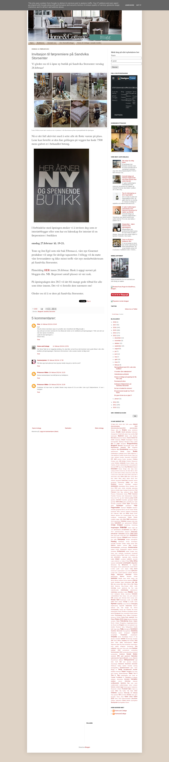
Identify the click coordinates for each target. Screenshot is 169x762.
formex (126, 494)
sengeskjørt (114, 634)
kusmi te (127, 555)
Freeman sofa (120, 496)
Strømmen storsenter (131, 663)
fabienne (113, 490)
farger (121, 490)
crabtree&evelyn (124, 465)
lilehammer (114, 564)
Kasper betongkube (131, 539)
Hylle (121, 519)
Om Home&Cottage (67, 43)
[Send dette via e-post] (47, 309)
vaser (136, 683)
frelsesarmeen (128, 496)
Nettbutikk (134, 594)
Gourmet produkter (116, 503)
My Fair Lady (132, 588)
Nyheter (114, 603)
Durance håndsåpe (125, 484)
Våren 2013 (120, 696)
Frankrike (113, 496)
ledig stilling (133, 561)
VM (131, 692)
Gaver (135, 499)
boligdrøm (134, 447)
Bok (129, 447)
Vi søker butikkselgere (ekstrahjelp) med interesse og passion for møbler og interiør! (129, 209)
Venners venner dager (117, 687)
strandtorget (114, 663)
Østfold (128, 700)
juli (116, 351)
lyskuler (130, 572)
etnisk (123, 488)
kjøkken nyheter (122, 545)
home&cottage (127, 515)
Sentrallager (125, 636)
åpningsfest (134, 700)
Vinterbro (114, 693)
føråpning (127, 497)
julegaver (127, 531)
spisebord (127, 656)
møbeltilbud (120, 592)
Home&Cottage (115, 314)
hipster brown (133, 513)
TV (123, 677)
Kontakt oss (52, 43)
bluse (132, 445)
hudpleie (113, 519)
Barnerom (119, 437)
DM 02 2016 (119, 470)
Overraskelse (115, 609)
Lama (112, 559)
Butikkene (40, 43)
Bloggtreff (40, 311)
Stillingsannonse (129, 660)
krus (136, 551)
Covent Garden (130, 463)
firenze (131, 492)
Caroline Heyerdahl (125, 457)
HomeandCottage (120, 713)
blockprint (123, 443)
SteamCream (114, 660)
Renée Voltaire (115, 623)
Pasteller (128, 609)
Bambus (135, 436)
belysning (117, 439)
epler (119, 488)
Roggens (121, 625)
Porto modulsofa (125, 613)
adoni (130, 424)
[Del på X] (51, 309)
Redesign (134, 619)
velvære (135, 685)
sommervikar (114, 654)
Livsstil (131, 566)
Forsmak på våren (120, 381)
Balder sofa (128, 436)
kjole (136, 543)
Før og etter (120, 497)
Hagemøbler (115, 507)
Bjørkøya (121, 441)
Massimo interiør (132, 576)
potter (112, 615)
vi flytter (119, 689)
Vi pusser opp (126, 689)
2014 (115, 333)
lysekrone (124, 572)
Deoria (120, 468)
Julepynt (124, 537)
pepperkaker (114, 611)
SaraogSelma (126, 631)
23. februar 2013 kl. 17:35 (55, 360)
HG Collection (115, 513)
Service (113, 638)
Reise (118, 621)
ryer (112, 629)
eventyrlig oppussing (131, 488)
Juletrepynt (134, 537)
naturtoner (128, 594)
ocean (124, 603)
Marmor (122, 576)
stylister (124, 665)
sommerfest (134, 650)
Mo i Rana (134, 584)
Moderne (117, 586)
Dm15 (132, 478)
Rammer (130, 619)
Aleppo (113, 430)
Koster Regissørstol (121, 549)
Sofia (118, 648)
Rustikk (135, 627)
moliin (135, 586)
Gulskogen (119, 505)
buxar (125, 453)
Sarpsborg (134, 631)
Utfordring (127, 681)
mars (116, 362)
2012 (115, 402)
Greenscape (134, 503)
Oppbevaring (114, 605)
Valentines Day (125, 683)
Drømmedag (121, 482)
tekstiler (135, 669)
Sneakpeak (130, 646)
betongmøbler (114, 441)
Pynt (136, 617)
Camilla (121, 455)
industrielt (118, 523)
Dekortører (114, 469)
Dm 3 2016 (132, 472)
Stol (120, 661)
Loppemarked (121, 570)
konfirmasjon (124, 547)
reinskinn (113, 621)
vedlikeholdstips (123, 685)
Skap (136, 640)
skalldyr (132, 640)
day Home (121, 467)
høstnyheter (117, 521)
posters (135, 613)
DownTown (125, 480)
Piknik (119, 611)
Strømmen (121, 663)
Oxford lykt (122, 609)
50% (127, 424)
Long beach (133, 568)
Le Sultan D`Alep (124, 561)
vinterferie (120, 692)
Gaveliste (124, 499)
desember (118, 338)
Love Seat (128, 570)
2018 (115, 322)
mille (133, 582)
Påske (113, 619)
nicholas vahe (117, 597)
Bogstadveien (115, 447)
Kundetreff (134, 553)
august (117, 348)
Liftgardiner (134, 563)
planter (135, 611)
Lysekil (120, 572)
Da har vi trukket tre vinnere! (123, 388)
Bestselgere (129, 439)
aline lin (118, 430)
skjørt (118, 644)
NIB (112, 597)
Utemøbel (126, 679)
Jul (134, 529)
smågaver (122, 646)
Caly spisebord (115, 455)
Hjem (32, 43)
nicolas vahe (133, 597)
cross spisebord (133, 465)
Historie (113, 515)
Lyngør (113, 572)
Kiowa (132, 543)
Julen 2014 (133, 533)
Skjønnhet (113, 644)
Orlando (135, 605)
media (128, 578)
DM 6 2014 (124, 476)
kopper (113, 549)
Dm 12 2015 (114, 472)
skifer (116, 642)
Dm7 (136, 478)
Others (135, 607)
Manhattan (128, 574)
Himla (127, 513)
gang (131, 497)
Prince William (127, 615)
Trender (113, 677)
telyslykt (113, 671)
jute (112, 539)
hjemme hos (119, 515)
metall (112, 582)
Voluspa (135, 692)
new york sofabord (132, 596)
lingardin (135, 564)
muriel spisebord (122, 588)
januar (117, 399)
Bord (118, 449)
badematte (114, 436)
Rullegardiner (129, 627)
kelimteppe (121, 541)
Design (125, 468)
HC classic (130, 509)
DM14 (128, 478)
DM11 (120, 478)
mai (116, 357)
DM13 (124, 478)
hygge (117, 519)
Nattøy (122, 594)
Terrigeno (129, 671)
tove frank (132, 675)
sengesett (134, 632)
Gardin (135, 497)
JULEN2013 (133, 535)
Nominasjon (123, 599)
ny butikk (130, 601)
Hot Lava (134, 515)
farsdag (125, 490)
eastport (135, 484)
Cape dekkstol (115, 457)
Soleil (130, 648)
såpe (131, 667)
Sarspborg (113, 632)
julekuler (127, 533)
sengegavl (127, 632)
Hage (135, 505)
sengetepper (134, 634)
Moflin (131, 586)
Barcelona (114, 437)
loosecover (114, 570)
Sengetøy (114, 636)
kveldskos (132, 555)
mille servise (116, 584)
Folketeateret (119, 494)
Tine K (135, 673)
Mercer (113, 580)
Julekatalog (121, 533)
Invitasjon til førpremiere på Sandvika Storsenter (122, 384)
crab (136, 463)
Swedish (130, 665)
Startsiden (68, 428)
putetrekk (131, 617)
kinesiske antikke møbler (123, 543)
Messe (135, 580)
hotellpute (113, 517)
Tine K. (113, 675)
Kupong (118, 555)
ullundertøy (120, 679)
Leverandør (119, 563)
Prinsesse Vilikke (43, 372)
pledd (112, 613)
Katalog (113, 541)
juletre (129, 537)
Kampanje (121, 539)
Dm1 (112, 478)
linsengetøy (114, 566)
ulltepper (113, 679)
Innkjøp (113, 525)
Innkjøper (120, 525)
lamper (117, 559)
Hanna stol (124, 509)
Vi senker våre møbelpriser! (123, 371)
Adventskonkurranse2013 (118, 428)
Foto (129, 494)
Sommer (134, 648)
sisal (128, 640)
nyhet (135, 601)
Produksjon (134, 615)
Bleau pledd (133, 441)
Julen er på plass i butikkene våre (127, 240)
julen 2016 (120, 535)
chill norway (122, 461)
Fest (136, 490)
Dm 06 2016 (126, 470)
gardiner (113, 499)
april (116, 359)
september (118, 346)
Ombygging (134, 603)
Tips (118, 675)
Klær (130, 545)
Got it (138, 5)
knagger (135, 545)
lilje (119, 564)
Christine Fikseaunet (131, 461)
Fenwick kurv (131, 490)
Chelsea (135, 459)
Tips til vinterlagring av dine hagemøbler (129, 194)
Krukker (132, 551)
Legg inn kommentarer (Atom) (49, 431)
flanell (135, 492)
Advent (135, 424)
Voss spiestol (114, 694)
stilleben (121, 660)
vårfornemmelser (126, 698)
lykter (135, 570)
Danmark (113, 467)
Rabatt (125, 619)
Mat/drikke (114, 578)
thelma (116, 673)
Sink (112, 640)
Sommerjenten (42, 360)
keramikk (113, 543)
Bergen (123, 439)
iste (136, 527)
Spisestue (134, 656)
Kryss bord (114, 553)
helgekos (128, 511)
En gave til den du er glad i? (123, 395)
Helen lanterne (121, 511)
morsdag (113, 588)
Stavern (135, 658)
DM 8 (136, 476)
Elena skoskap (130, 486)
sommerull (134, 652)
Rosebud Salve (120, 627)
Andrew (113, 432)
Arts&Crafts (121, 434)
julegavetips (134, 531)
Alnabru (124, 430)
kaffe (115, 539)
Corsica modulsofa (120, 463)
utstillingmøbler (115, 683)
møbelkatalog (124, 590)
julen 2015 (114, 535)
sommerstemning (127, 652)
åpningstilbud (121, 702)
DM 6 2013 (117, 476)
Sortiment (122, 654)
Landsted (123, 559)
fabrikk (117, 490)
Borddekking (124, 449)
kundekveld (128, 553)
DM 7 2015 (131, 476)
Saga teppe (117, 629)
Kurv (122, 555)
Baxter (129, 437)
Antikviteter (134, 432)
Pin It (88, 301)
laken (129, 557)
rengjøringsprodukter (131, 623)
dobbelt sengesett (116, 480)
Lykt (132, 570)
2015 (115, 330)
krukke (127, 551)
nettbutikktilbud (115, 596)
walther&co (119, 700)
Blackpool (127, 441)
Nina (38, 324)
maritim (135, 574)
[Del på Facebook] (53, 309)
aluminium (134, 430)
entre (136, 486)
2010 (115, 407)
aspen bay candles (130, 434)
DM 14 (120, 472)
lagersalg (124, 557)
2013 (115, 335)
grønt (112, 505)
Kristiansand (121, 551)
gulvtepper (128, 505)
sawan (120, 632)
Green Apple (126, 503)
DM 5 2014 (131, 474)
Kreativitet (113, 551)
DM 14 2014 (125, 472)
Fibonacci (113, 492)
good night (134, 501)
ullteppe (135, 677)
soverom (113, 656)
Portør (131, 613)
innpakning (127, 525)
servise (123, 638)
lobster (135, 566)
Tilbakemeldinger (123, 673)
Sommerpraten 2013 (116, 652)
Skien (112, 642)
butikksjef (121, 453)
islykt (133, 527)
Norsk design (118, 601)
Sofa (136, 646)
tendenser (118, 671)
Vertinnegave (127, 687)
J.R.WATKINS (125, 529)
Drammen (130, 480)
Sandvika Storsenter (49, 311)
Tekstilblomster (127, 669)
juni (116, 354)
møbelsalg (114, 592)
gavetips (113, 501)
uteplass (113, 681)
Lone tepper (124, 568)
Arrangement (114, 434)
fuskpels (135, 496)
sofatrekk (113, 648)
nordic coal (130, 599)
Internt (129, 527)
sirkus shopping (121, 640)
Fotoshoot (134, 494)
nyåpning (119, 603)
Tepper (123, 671)
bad (136, 434)
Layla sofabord (115, 561)
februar (117, 365)
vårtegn (113, 700)
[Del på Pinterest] (55, 309)
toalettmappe (124, 675)
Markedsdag (114, 576)
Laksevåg (134, 557)
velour (130, 685)
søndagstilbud (114, 667)
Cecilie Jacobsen (127, 459)
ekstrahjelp (114, 486)
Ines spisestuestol (127, 523)
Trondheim (119, 677)
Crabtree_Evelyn (115, 465)
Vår (120, 694)
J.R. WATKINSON (116, 529)
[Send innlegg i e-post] (41, 308)
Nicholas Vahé (126, 597)
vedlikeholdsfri (114, 685)
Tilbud (130, 673)
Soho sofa (126, 648)
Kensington (134, 541)
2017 (115, 325)
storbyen (135, 661)
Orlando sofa (115, 607)
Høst (127, 519)
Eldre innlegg (99, 428)
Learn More (129, 5)
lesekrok (113, 563)
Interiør (123, 527)
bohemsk (123, 447)
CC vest (113, 459)
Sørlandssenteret (124, 667)
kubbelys (121, 553)
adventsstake (133, 428)
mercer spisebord (128, 580)
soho (121, 648)
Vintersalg (126, 692)
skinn (121, 642)
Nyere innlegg (36, 428)
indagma (129, 521)
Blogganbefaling (132, 443)
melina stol (134, 578)
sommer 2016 (115, 650)
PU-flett (118, 617)
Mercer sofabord (119, 580)
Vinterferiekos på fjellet (121, 374)
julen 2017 (126, 535)
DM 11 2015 (134, 470)
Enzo (112, 488)
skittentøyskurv (128, 642)
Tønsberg (128, 677)
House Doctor (132, 517)
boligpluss (113, 449)
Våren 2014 (129, 696)
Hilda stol (122, 513)
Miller (121, 584)
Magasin (135, 572)
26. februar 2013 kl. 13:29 (57, 384)
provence (113, 617)
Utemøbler (134, 679)
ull (131, 677)
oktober (117, 343)
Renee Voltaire (133, 621)
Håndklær (123, 521)
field (118, 492)
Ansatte (118, 432)
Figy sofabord (125, 492)
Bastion (125, 437)
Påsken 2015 (119, 619)
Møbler (130, 592)
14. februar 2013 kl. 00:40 (49, 324)
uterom (120, 681)
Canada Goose (127, 455)
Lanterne (129, 559)
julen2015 (113, 537)
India (133, 521)
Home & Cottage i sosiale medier (89, 43)
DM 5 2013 (125, 474)
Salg (121, 629)
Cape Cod (134, 455)
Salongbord (127, 629)
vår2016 (128, 694)
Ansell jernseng (126, 432)
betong (135, 439)
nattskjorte (117, 594)
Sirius (115, 640)
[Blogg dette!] (49, 309)
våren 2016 (118, 698)
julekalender (114, 533)
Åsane (127, 702)
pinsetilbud (130, 611)
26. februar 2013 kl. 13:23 (57, 372)
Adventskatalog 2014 (124, 426)
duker (135, 482)
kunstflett (113, 555)
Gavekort (118, 499)
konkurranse (132, 547)
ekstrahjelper (122, 486)
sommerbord (126, 650)
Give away (119, 502)
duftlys (127, 482)
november (118, 340)
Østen (124, 700)
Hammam (123, 507)
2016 (115, 327)
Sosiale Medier (131, 654)
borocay (131, 449)
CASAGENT (134, 457)
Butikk (135, 451)
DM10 (115, 478)
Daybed (135, 467)
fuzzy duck (114, 497)
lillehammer (125, 564)
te (116, 669)
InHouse (135, 523)
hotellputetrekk (122, 517)
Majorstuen (120, 574)
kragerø (130, 549)
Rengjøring (123, 623)
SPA (118, 656)
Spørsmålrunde (123, 658)
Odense (128, 603)
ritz (111, 625)
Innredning (134, 525)
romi (126, 625)
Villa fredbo (122, 690)
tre (136, 675)
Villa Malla (130, 690)
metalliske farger (119, 582)
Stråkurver (113, 665)
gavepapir (130, 499)
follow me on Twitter (131, 309)
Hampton (129, 507)
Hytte (124, 519)
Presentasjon (118, 615)
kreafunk (135, 549)
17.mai (113, 424)
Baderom (121, 436)
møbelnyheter (133, 590)
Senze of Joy (133, 636)
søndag (135, 665)
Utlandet (135, 681)
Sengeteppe (123, 634)
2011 (115, 405)
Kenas (127, 541)
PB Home (134, 609)
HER (47, 270)
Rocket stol (116, 625)
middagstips (128, 582)
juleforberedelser (119, 531)
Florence (113, 494)
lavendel (135, 559)
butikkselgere (114, 453)
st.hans (130, 658)
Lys (116, 572)
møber (125, 592)
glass (124, 501)
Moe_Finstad (124, 586)
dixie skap (130, 468)
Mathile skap (122, 578)
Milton (125, 584)
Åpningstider (114, 702)
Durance (113, 484)
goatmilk (129, 501)
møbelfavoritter (115, 590)
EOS (116, 488)
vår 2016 (123, 694)
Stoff (116, 661)
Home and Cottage (43, 346)
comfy (112, 463)
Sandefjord (133, 629)
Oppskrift (121, 605)
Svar (38, 339)
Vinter (135, 690)
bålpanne (133, 453)
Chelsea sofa (114, 461)
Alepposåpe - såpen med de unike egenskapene (128, 225)
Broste (122, 451)
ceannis (119, 459)
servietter (117, 638)
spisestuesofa (115, 658)
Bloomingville (127, 445)
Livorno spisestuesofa (123, 566)
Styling (119, 665)
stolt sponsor (127, 661)
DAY (117, 467)
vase (132, 683)
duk (132, 482)
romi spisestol (131, 625)
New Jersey (123, 596)
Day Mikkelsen (129, 467)
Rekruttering (124, 621)
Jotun (131, 529)
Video (116, 690)
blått (136, 445)
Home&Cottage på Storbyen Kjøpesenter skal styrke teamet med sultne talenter (129, 178)
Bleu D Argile (115, 443)
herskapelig (134, 511)
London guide (115, 568)
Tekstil (120, 669)
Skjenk (135, 642)
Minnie (129, 584)
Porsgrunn (117, 613)
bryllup (128, 451)
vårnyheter (134, 698)
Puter (126, 617)
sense (119, 636)
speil (122, 656)
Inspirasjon (115, 527)
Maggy (113, 574)
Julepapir (119, 537)
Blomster (120, 445)
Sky (121, 644)
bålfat (128, 453)
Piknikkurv (124, 611)
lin (130, 564)
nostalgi (125, 601)
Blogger (87, 747)
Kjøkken (113, 545)
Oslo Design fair (126, 607)
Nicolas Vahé (115, 600)
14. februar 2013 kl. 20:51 (61, 346)
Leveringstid (127, 563)
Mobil (112, 586)
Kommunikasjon (115, 547)
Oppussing (129, 605)
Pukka (123, 617)
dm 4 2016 (118, 474)
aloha (129, 430)
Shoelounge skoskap (131, 638)
